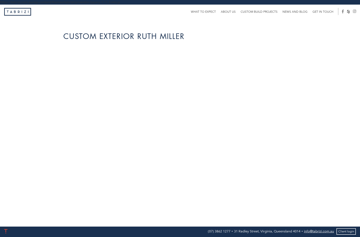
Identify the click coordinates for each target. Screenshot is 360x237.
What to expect (203, 12)
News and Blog (295, 12)
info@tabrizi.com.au (319, 231)
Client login (346, 231)
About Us (228, 12)
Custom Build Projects (259, 12)
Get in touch (322, 12)
